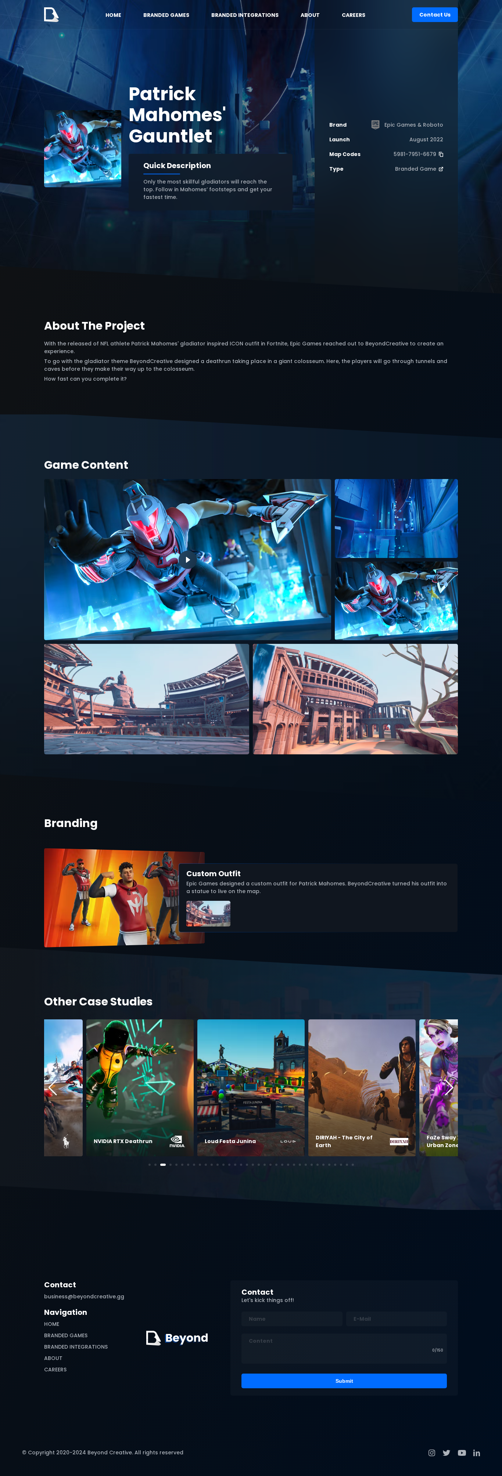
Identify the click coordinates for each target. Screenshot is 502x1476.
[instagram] (432, 1453)
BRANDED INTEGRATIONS (245, 15)
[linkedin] (476, 1453)
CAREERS (353, 15)
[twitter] (446, 1453)
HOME (113, 15)
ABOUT (310, 15)
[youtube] (462, 1453)
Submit (344, 1381)
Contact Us (435, 14)
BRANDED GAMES (166, 15)
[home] (51, 14)
